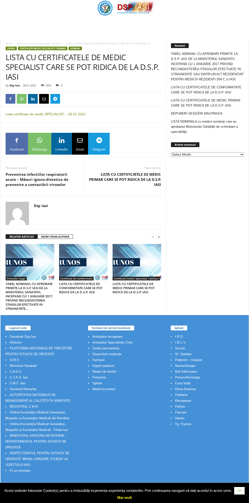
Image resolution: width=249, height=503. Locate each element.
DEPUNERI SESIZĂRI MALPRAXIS (196, 113)
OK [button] (239, 491)
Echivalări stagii (16, 278)
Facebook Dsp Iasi (23, 336)
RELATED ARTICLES (21, 236)
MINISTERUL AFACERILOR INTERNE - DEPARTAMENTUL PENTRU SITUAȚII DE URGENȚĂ (35, 441)
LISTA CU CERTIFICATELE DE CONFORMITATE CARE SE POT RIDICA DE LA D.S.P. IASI (80, 288)
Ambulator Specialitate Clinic (112, 342)
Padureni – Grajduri (188, 360)
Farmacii (98, 360)
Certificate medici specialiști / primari (39, 43)
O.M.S (14, 360)
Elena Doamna (185, 389)
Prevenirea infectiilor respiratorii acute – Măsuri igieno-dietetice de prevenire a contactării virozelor (37, 179)
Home (9, 43)
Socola (180, 348)
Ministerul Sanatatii (23, 366)
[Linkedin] (33, 99)
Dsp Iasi (14, 85)
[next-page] (158, 236)
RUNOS (11, 48)
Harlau (179, 418)
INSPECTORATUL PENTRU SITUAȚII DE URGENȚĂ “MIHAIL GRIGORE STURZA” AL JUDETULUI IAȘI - (37, 459)
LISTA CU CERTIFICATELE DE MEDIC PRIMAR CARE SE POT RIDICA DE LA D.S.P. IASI (125, 179)
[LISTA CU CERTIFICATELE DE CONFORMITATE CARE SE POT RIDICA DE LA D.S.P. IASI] (83, 262)
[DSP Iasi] (124, 8)
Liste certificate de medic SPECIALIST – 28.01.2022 (46, 114)
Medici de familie (104, 371)
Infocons (16, 342)
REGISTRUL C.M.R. (24, 406)
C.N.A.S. (16, 371)
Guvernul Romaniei (23, 389)
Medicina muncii (103, 389)
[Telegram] (55, 99)
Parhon (180, 406)
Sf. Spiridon (183, 354)
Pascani (181, 412)
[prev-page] (153, 236)
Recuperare (183, 400)
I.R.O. (179, 336)
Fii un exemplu (20, 470)
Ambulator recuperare (107, 336)
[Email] (44, 99)
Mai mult (124, 497)
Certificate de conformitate (76, 278)
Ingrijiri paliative (103, 366)
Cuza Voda (182, 383)
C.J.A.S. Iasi (19, 377)
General (75, 48)
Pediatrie (181, 395)
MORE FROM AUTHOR (55, 236)
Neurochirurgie (185, 366)
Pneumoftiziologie (187, 377)
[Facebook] (10, 99)
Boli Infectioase (186, 371)
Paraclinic (99, 377)
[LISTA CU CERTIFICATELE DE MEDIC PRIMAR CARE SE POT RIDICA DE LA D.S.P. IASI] (137, 262)
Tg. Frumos (183, 424)
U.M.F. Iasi (17, 383)
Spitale (97, 383)
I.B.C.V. (180, 342)
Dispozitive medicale (107, 354)
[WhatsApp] (22, 99)
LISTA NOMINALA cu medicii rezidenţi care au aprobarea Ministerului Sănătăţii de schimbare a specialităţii (204, 127)
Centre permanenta (105, 348)
